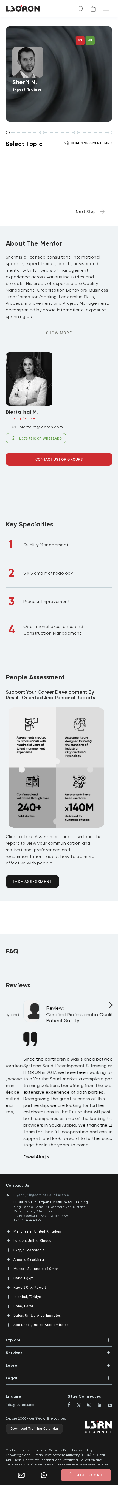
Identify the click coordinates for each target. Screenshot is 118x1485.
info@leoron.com (20, 1405)
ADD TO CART (91, 1475)
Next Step (86, 211)
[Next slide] (110, 1007)
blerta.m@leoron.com (41, 427)
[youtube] (110, 1406)
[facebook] (71, 1405)
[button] (59, 1338)
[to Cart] (93, 9)
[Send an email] (19, 1475)
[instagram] (91, 1405)
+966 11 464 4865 (27, 1220)
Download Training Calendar (34, 1429)
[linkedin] (102, 1405)
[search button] (80, 8)
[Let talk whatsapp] (43, 1475)
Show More (59, 333)
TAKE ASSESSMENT (32, 881)
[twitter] (81, 1405)
